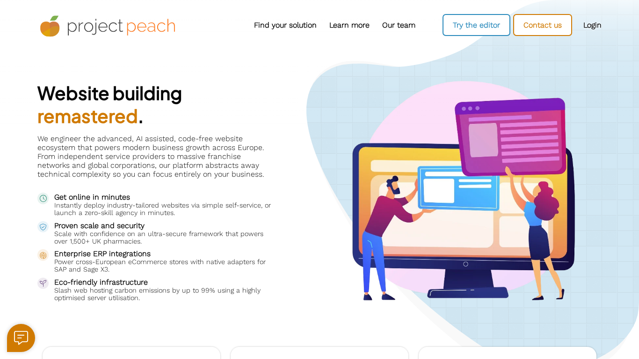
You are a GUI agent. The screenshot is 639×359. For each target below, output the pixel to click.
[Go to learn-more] (349, 25)
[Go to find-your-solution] (285, 25)
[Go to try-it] (476, 25)
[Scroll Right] (423, 25)
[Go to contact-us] (542, 25)
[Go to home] (107, 26)
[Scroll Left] (196, 25)
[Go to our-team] (398, 25)
